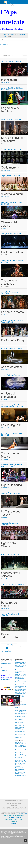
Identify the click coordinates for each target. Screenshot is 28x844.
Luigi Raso (4, 343)
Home (4, 34)
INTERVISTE (16, 815)
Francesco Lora (5, 459)
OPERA (4, 36)
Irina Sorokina (5, 143)
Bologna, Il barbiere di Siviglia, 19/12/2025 (12, 89)
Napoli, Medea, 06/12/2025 (10, 375)
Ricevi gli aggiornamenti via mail (6, 664)
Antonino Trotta (5, 549)
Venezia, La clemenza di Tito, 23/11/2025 (11, 434)
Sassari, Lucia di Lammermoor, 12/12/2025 (12, 261)
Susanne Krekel (5, 487)
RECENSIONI (10, 34)
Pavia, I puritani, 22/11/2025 (11, 554)
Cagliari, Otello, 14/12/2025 (11, 175)
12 (2, 651)
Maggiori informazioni (21, 842)
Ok (25, 840)
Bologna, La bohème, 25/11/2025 (13, 584)
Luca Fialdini (4, 228)
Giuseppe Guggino (6, 170)
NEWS (22, 815)
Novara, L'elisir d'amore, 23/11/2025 (9, 524)
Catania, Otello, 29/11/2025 (11, 149)
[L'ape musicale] (9, 2)
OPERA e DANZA (20, 34)
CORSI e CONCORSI (17, 820)
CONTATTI (14, 823)
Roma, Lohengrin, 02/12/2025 (11, 348)
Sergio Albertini (5, 196)
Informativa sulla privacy (21, 813)
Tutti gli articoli (4, 670)
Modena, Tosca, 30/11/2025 (11, 493)
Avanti (6, 651)
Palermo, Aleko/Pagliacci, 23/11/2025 (10, 615)
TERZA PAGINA (13, 820)
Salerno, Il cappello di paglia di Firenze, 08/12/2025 (12, 321)
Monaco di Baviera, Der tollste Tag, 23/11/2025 (12, 465)
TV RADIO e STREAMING (14, 818)
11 (14, 648)
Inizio (3, 644)
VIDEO (6, 820)
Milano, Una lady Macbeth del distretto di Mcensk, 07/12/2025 (12, 406)
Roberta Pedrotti (5, 82)
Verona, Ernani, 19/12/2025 (11, 119)
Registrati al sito (4, 667)
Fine (10, 651)
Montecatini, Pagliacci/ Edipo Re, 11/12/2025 (13, 203)
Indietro (7, 644)
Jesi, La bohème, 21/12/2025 (11, 61)
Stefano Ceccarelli (6, 369)
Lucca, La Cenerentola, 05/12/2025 (9, 293)
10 (11, 648)
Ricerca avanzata (4, 44)
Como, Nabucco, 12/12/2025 (11, 233)
